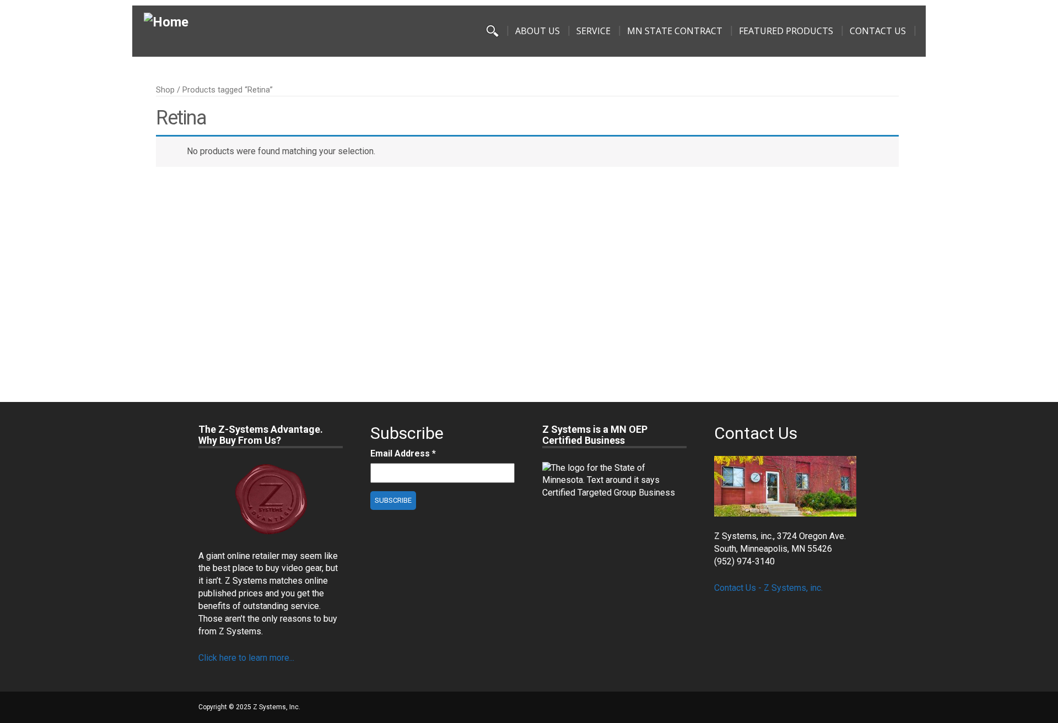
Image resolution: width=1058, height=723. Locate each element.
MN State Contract (674, 31)
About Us (537, 31)
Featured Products (786, 31)
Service (593, 31)
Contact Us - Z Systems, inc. (768, 588)
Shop (165, 90)
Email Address (403, 453)
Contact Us (878, 31)
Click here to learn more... (246, 658)
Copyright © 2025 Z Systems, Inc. (249, 707)
